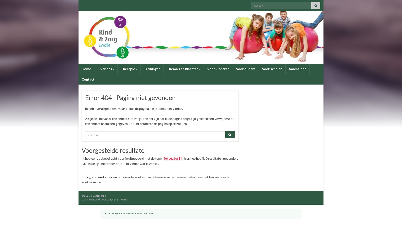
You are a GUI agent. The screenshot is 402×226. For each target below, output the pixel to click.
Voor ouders (245, 69)
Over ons (105, 69)
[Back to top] (392, 216)
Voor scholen (272, 69)
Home (86, 69)
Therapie (128, 69)
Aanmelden (297, 69)
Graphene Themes (117, 199)
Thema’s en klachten (183, 69)
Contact (88, 79)
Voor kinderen (218, 69)
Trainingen (152, 69)
